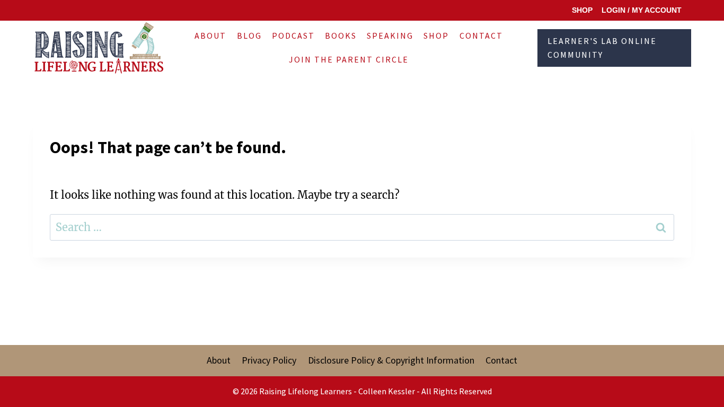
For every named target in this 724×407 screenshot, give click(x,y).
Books (341, 35)
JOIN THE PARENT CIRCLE (349, 59)
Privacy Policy (269, 360)
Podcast (293, 35)
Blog (249, 35)
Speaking (390, 35)
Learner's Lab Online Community (602, 48)
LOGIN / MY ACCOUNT (642, 10)
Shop (436, 35)
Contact (481, 35)
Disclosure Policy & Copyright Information (391, 360)
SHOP (582, 10)
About (210, 35)
